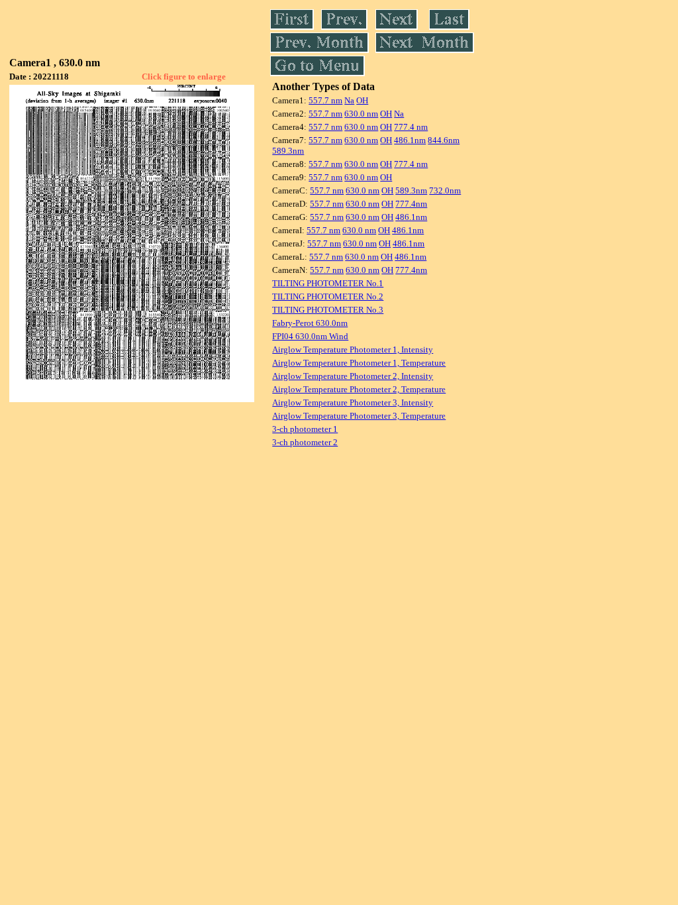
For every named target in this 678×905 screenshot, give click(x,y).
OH (362, 100)
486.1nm (410, 140)
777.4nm (411, 204)
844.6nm (444, 140)
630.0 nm (361, 114)
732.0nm (445, 190)
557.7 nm (325, 100)
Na (349, 100)
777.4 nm (411, 127)
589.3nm (288, 151)
